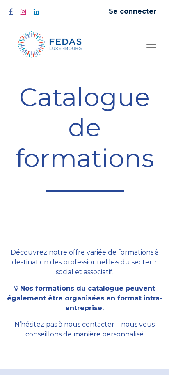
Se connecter (132, 11)
